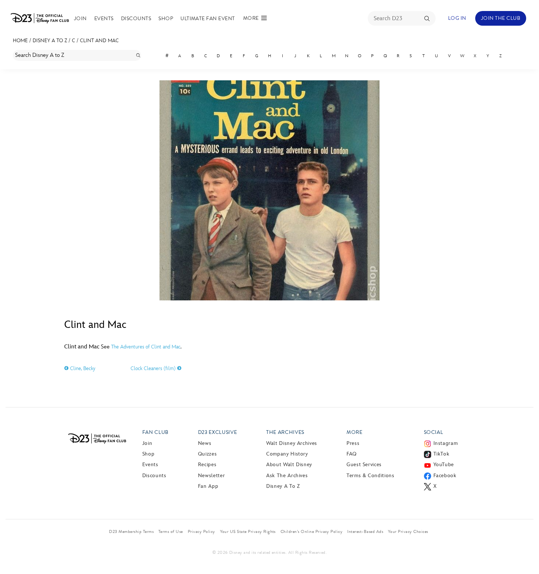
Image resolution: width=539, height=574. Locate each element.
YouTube (443, 464)
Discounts (136, 18)
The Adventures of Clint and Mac (145, 347)
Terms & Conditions (370, 475)
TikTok (441, 454)
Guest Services (364, 464)
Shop (165, 18)
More (354, 432)
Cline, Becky (82, 368)
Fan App (208, 486)
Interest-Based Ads (365, 531)
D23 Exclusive (217, 432)
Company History (287, 454)
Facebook (444, 475)
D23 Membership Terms (131, 531)
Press (352, 443)
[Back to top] (525, 553)
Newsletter (211, 475)
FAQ (351, 454)
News (205, 443)
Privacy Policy (201, 531)
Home (20, 40)
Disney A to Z (50, 40)
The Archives (285, 432)
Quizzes (207, 454)
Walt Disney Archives (291, 443)
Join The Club (500, 18)
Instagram (445, 443)
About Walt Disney (289, 464)
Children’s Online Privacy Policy (311, 531)
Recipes (207, 464)
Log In (457, 18)
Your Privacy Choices (408, 531)
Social (433, 432)
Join (80, 18)
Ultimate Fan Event (207, 18)
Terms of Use (170, 531)
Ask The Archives (287, 475)
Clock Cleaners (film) (154, 368)
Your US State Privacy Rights (248, 531)
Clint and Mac (99, 40)
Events (104, 18)
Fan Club (155, 432)
